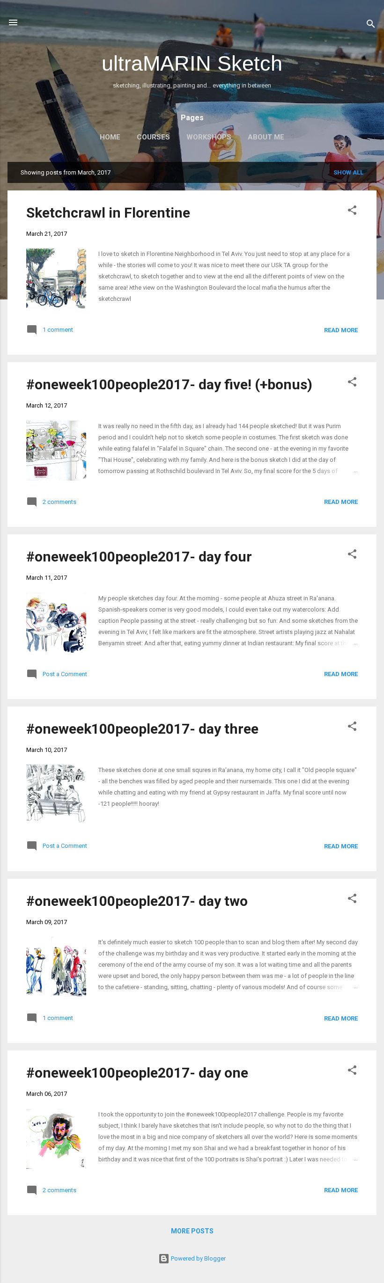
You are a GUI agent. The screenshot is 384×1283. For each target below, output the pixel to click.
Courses (153, 137)
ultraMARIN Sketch (192, 63)
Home (110, 137)
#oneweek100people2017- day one (137, 1072)
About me (266, 137)
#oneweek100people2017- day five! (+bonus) (169, 384)
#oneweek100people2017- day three (142, 729)
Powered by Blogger (198, 1258)
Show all (348, 172)
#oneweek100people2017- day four (139, 556)
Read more (341, 330)
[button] (352, 211)
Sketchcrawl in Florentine (108, 212)
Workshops (208, 137)
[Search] (371, 25)
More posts (192, 1231)
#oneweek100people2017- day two (137, 901)
